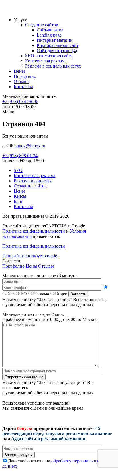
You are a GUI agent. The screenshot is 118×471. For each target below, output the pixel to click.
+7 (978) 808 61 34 (20, 155)
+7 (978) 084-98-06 (20, 101)
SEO (18, 170)
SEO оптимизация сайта (49, 55)
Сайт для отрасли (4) (57, 50)
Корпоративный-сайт (57, 45)
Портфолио (25, 76)
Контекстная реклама (46, 60)
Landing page (49, 35)
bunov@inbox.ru (29, 145)
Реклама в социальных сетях (53, 66)
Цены (19, 71)
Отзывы (22, 81)
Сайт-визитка (50, 29)
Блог (18, 201)
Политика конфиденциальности (33, 231)
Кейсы (20, 196)
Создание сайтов (41, 24)
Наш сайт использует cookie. (30, 255)
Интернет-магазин (55, 40)
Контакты (23, 86)
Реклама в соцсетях (33, 180)
